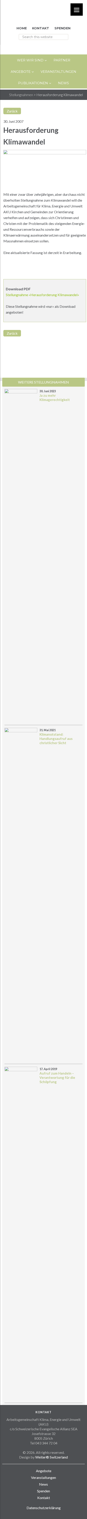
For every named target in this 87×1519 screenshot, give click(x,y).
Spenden (43, 1491)
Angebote (43, 1471)
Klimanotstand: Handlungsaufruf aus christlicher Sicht (55, 738)
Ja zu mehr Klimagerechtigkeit (54, 397)
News (43, 1484)
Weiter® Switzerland (51, 1457)
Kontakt (43, 1497)
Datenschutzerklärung (44, 1508)
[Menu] (76, 9)
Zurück (12, 111)
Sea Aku (43, 11)
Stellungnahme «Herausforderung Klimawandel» (42, 295)
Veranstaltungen (43, 1477)
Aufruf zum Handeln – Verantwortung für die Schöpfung (57, 1077)
